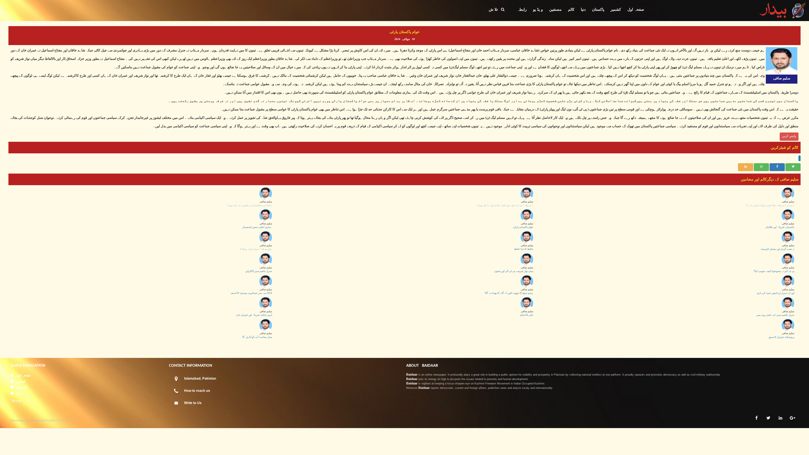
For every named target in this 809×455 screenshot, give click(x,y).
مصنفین (555, 9)
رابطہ (522, 9)
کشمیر (616, 9)
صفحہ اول (635, 9)
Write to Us (193, 403)
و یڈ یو (538, 9)
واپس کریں (789, 136)
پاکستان (598, 9)
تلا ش (495, 9)
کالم (571, 9)
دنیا (583, 9)
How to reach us (197, 390)
